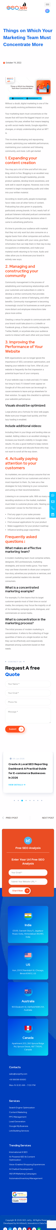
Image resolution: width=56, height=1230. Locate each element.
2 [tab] (18, 800)
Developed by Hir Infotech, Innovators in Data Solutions (28, 1223)
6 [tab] (34, 800)
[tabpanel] (28, 776)
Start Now (17, 890)
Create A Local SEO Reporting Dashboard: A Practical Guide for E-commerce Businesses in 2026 (28, 770)
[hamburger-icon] (47, 4)
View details (15, 785)
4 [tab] (26, 800)
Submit (13, 729)
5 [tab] (30, 800)
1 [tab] (14, 800)
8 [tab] (41, 800)
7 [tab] (37, 800)
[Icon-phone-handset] (52, 508)
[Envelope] (52, 501)
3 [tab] (22, 800)
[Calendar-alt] (52, 514)
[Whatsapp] (52, 495)
